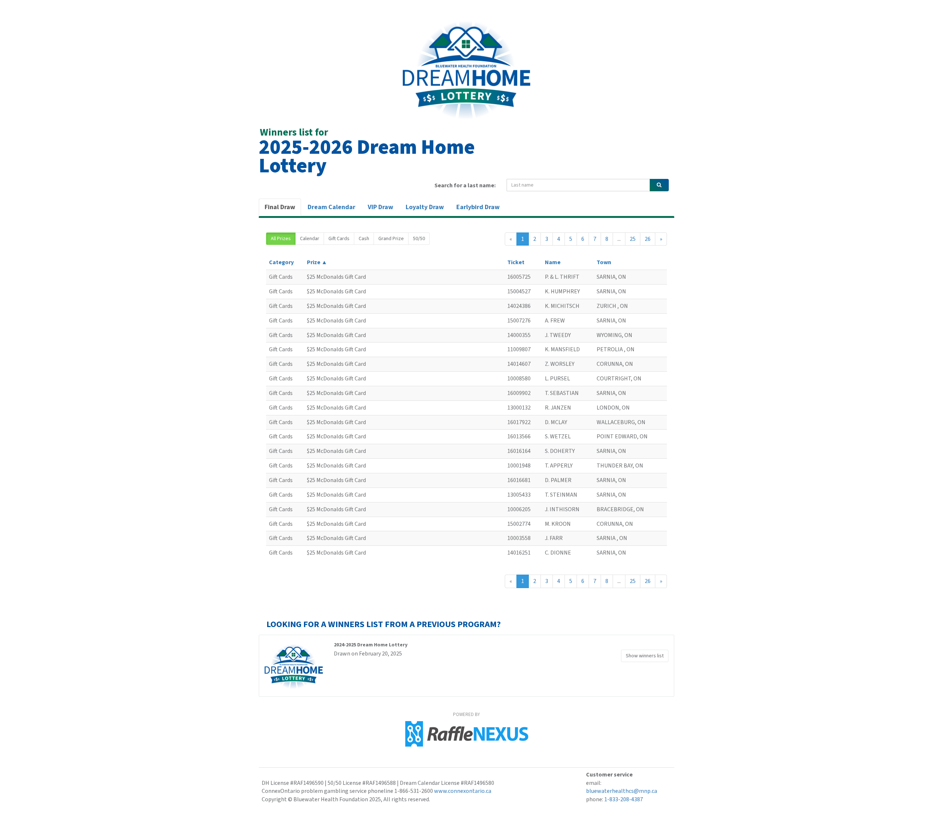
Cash (364, 238)
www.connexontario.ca (462, 791)
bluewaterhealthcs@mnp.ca (621, 791)
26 (648, 239)
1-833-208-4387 (623, 799)
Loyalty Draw (425, 207)
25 (633, 239)
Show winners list (645, 656)
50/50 (419, 238)
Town (604, 262)
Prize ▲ (317, 262)
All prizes (281, 238)
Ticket (515, 262)
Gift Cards (339, 238)
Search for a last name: (465, 185)
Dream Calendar (331, 207)
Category (281, 262)
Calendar (309, 238)
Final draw (280, 207)
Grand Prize (391, 238)
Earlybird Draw (478, 207)
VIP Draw (380, 207)
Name (553, 262)
